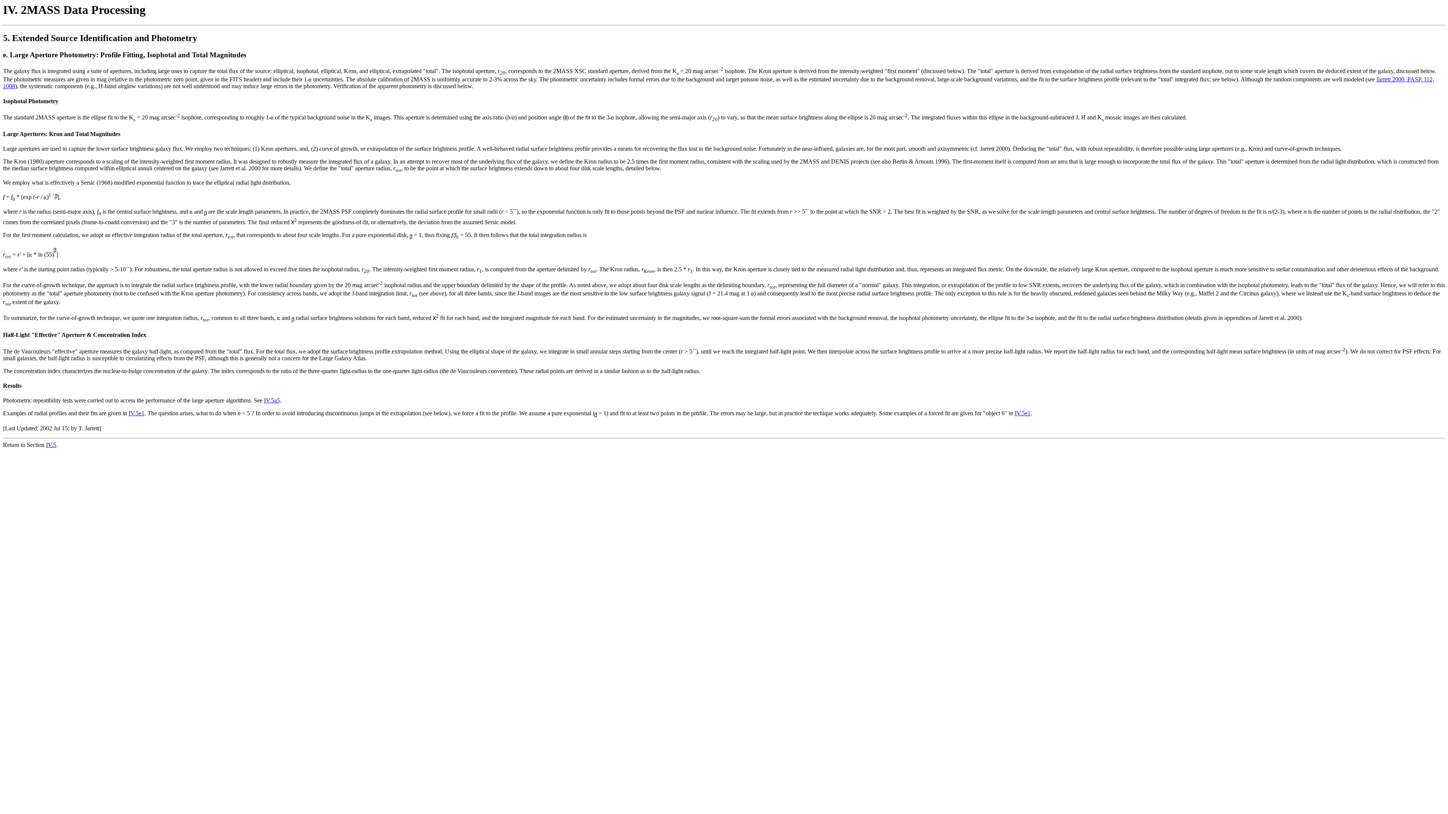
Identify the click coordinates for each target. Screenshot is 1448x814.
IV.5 (51, 445)
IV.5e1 (136, 413)
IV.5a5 (272, 400)
